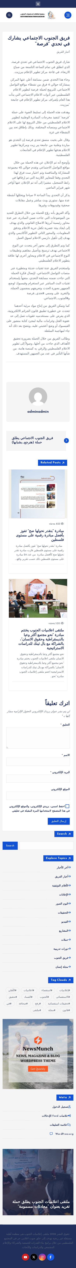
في (8, 1003)
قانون (65, 1010)
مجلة (51, 1010)
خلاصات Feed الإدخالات (55, 1116)
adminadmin (38, 412)
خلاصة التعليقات (58, 1125)
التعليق (65, 724)
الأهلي (11, 990)
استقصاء (46, 990)
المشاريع (63, 931)
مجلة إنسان (62, 967)
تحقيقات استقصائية (58, 1003)
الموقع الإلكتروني (60, 789)
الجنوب (43, 997)
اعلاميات (28, 990)
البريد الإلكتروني (60, 772)
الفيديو (64, 922)
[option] (38, 1182)
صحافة (22, 1003)
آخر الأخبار (62, 867)
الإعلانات (63, 894)
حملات (64, 940)
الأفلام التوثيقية (60, 885)
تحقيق (12, 997)
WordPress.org (64, 1134)
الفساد (27, 997)
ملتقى (36, 1010)
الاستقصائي (62, 997)
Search (62, 833)
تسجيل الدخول (60, 1107)
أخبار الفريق (63, 52)
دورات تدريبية (60, 949)
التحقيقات (63, 913)
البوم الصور (62, 903)
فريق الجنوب (61, 958)
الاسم (66, 755)
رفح (37, 1003)
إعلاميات (63, 990)
